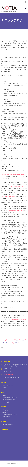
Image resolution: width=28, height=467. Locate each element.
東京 (18, 340)
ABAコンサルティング (8, 412)
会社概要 (5, 387)
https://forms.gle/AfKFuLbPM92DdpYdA (12, 174)
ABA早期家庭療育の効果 (9, 400)
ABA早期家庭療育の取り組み (10, 397)
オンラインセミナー (6, 342)
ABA (3, 340)
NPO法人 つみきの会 (8, 424)
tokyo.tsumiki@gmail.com (17, 186)
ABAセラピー (10, 340)
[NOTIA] (9, 8)
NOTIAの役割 (6, 402)
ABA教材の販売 (6, 416)
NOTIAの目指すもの (8, 385)
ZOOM (15, 342)
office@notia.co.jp (8, 374)
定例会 (23, 340)
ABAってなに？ (6, 395)
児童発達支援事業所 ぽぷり (10, 414)
